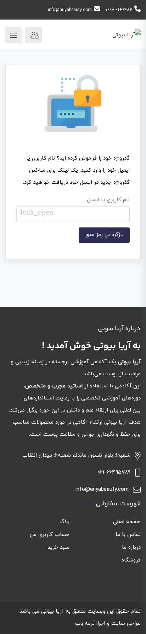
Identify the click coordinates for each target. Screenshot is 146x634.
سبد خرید (58, 547)
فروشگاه (131, 560)
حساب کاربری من (49, 534)
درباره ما (131, 547)
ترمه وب (85, 623)
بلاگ (64, 522)
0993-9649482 (118, 10)
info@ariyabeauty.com (70, 10)
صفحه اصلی (127, 522)
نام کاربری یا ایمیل (75, 206)
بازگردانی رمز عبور (104, 234)
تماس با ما (128, 534)
